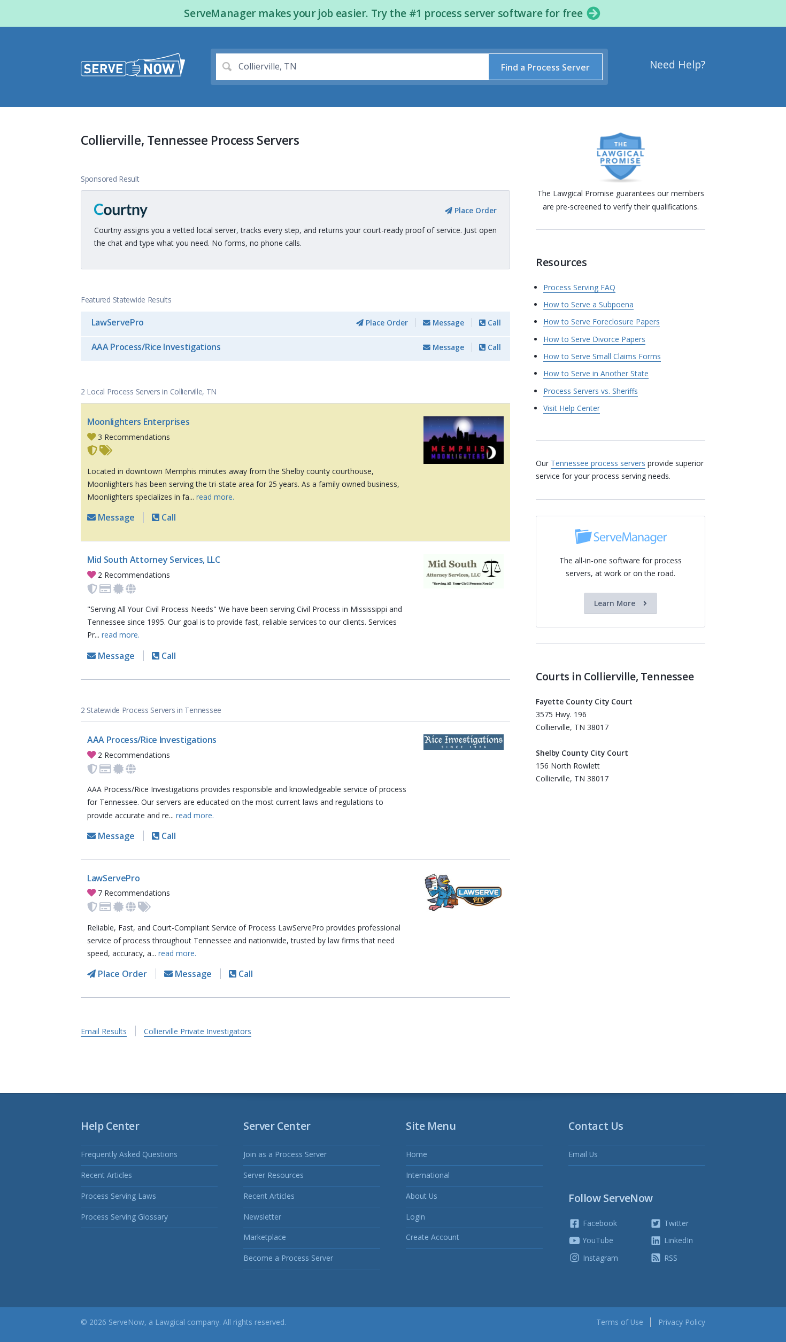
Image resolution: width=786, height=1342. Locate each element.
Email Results (104, 1031)
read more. (215, 497)
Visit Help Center (571, 408)
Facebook (599, 1223)
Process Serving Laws (118, 1196)
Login (415, 1217)
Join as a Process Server (285, 1154)
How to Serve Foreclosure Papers (601, 321)
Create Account (432, 1237)
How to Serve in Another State (596, 373)
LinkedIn (677, 1240)
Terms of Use (619, 1322)
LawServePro (117, 322)
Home (416, 1154)
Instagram (599, 1258)
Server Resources (273, 1175)
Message (447, 322)
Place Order (474, 210)
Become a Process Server (288, 1258)
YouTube (597, 1240)
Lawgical (170, 1322)
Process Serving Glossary (124, 1217)
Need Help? (677, 65)
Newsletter (262, 1217)
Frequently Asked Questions (129, 1154)
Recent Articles (106, 1175)
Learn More (615, 603)
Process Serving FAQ (579, 287)
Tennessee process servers (598, 463)
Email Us (583, 1154)
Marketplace (264, 1237)
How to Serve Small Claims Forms (602, 356)
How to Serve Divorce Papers (594, 339)
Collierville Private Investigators (197, 1031)
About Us (421, 1196)
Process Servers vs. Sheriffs (590, 391)
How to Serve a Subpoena (588, 304)
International (428, 1175)
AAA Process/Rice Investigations (156, 347)
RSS (669, 1258)
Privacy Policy (681, 1322)
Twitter (675, 1223)
